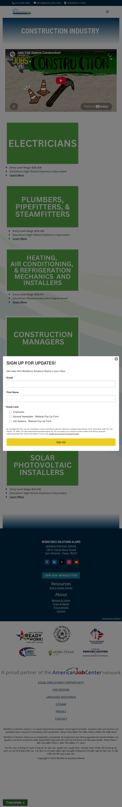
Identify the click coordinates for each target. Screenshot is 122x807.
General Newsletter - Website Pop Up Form (36, 416)
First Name (13, 392)
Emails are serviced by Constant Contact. (64, 433)
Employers (18, 412)
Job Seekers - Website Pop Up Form (32, 421)
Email (10, 377)
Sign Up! (61, 442)
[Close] (116, 359)
